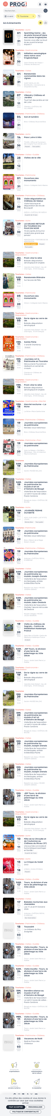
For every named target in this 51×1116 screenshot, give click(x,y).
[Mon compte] (39, 4)
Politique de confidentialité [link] (25, 1112)
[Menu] (5, 3)
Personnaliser (35, 1107)
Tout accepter (16, 1107)
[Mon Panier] (45, 4)
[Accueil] (18, 4)
